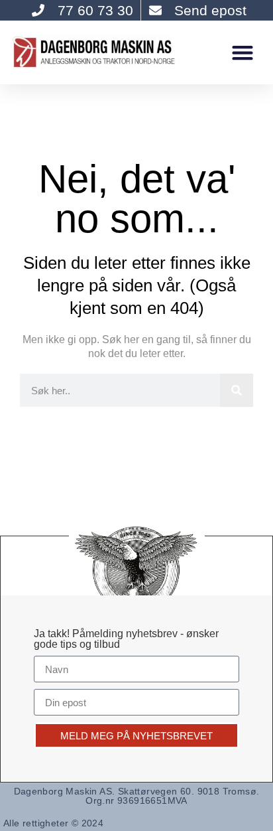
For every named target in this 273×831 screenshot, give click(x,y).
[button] (242, 52)
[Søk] (236, 390)
